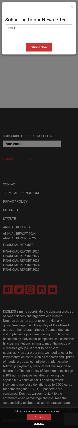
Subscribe (39, 47)
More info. (39, 423)
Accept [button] (39, 417)
